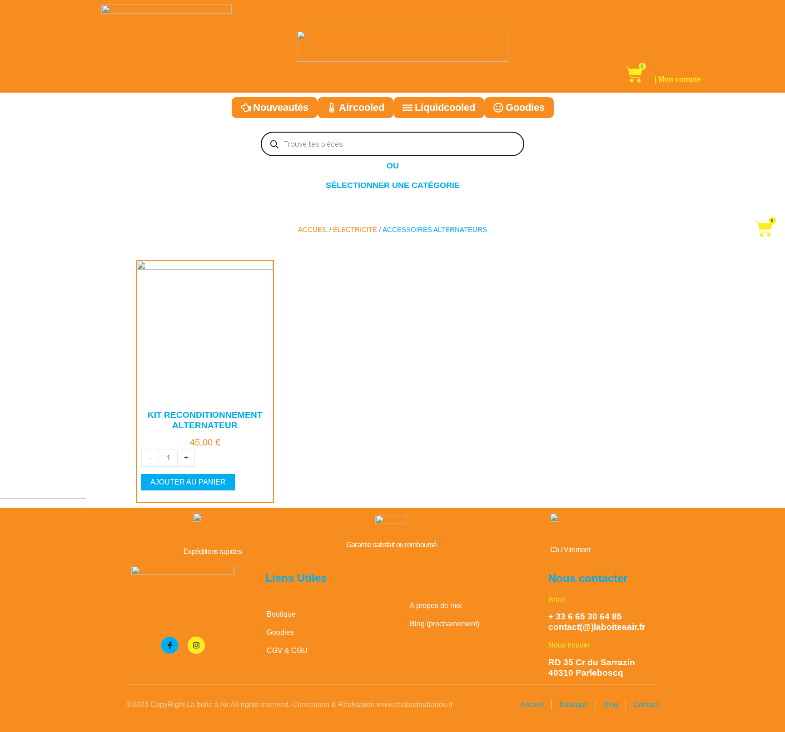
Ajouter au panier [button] (188, 482)
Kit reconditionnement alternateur (205, 420)
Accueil (313, 229)
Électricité (355, 229)
